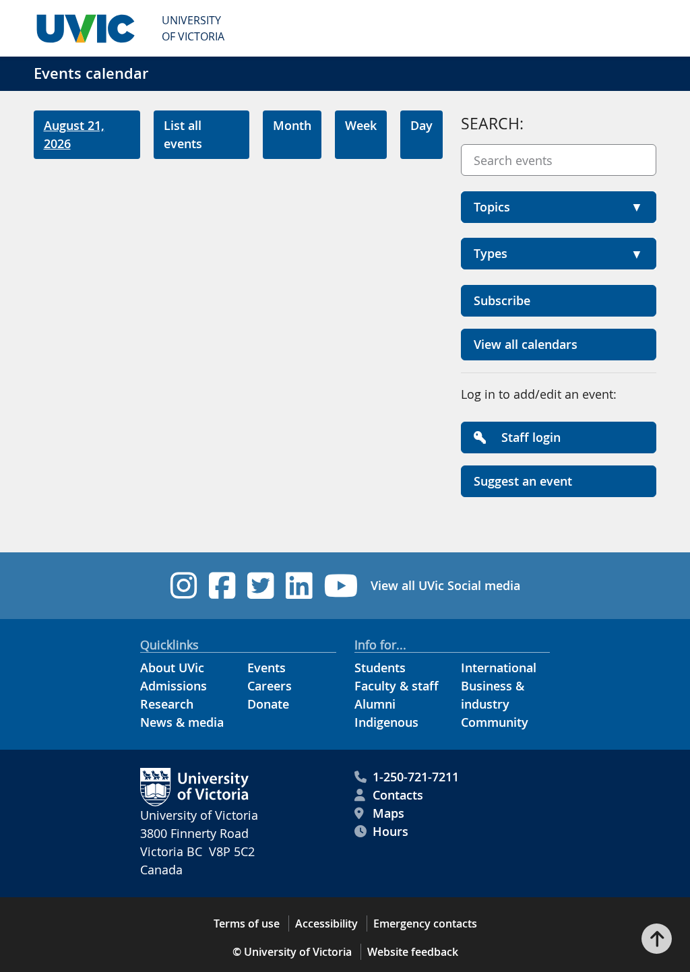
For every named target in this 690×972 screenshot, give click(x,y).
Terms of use (247, 923)
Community (494, 722)
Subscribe (502, 300)
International (498, 667)
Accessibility (326, 923)
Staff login (529, 437)
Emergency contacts (425, 923)
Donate (268, 704)
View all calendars (525, 344)
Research (166, 704)
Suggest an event (523, 481)
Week (361, 125)
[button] (558, 207)
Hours (390, 831)
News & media (182, 722)
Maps (388, 813)
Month (292, 125)
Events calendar (91, 73)
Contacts (398, 795)
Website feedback (412, 951)
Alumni (375, 704)
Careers (269, 686)
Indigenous (386, 722)
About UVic (172, 667)
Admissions (173, 686)
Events (266, 667)
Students (380, 667)
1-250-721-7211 (416, 777)
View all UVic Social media (445, 585)
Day (421, 125)
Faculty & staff (396, 686)
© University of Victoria (292, 951)
